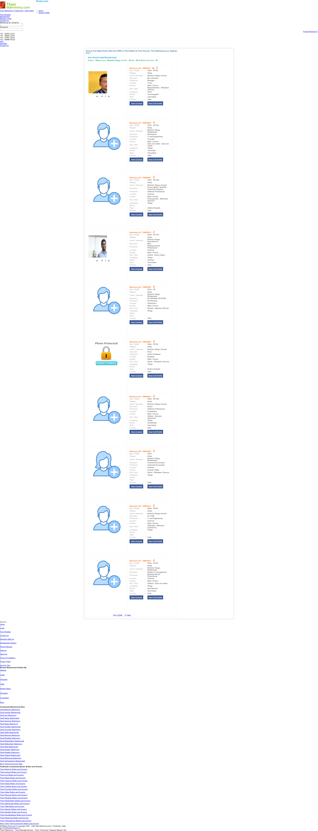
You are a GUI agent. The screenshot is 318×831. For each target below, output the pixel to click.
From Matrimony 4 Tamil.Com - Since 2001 (17, 11)
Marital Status (5, 689)
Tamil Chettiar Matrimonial (10, 727)
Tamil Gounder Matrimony (10, 730)
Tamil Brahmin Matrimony (10, 710)
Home (41, 11)
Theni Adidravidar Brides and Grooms (15, 804)
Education (4, 693)
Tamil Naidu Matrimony (9, 724)
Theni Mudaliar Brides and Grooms (14, 798)
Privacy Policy (5, 662)
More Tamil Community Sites (11, 764)
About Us (3, 654)
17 (126, 615)
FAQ (1, 42)
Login (2, 628)
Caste (2, 675)
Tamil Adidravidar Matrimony (11, 744)
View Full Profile (155, 103)
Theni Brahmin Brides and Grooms (13, 769)
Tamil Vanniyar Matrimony (10, 721)
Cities (2, 684)
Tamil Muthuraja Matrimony (10, 758)
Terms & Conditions (7, 658)
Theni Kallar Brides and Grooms (12, 792)
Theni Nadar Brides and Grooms (13, 778)
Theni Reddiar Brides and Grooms (13, 812)
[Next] (109, 98)
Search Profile (44, 13)
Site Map (3, 44)
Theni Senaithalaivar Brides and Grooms (16, 815)
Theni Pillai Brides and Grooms (12, 806)
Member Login (42, 1)
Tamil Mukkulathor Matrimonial (12, 741)
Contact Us (4, 21)
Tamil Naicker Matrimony (9, 750)
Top (64, 830)
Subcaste (3, 679)
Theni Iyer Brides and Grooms (12, 775)
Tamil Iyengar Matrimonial (10, 712)
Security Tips (5, 665)
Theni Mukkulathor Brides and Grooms (15, 801)
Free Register (5, 15)
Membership (5, 17)
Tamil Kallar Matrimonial (9, 732)
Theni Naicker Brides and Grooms (13, 809)
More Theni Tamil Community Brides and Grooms (19, 824)
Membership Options (8, 643)
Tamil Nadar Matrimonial (9, 718)
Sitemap (3, 650)
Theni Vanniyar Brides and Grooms (14, 781)
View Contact (136, 103)
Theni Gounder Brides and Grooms (14, 789)
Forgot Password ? (310, 32)
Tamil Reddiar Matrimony (10, 752)
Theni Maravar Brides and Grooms (13, 795)
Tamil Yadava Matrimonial (10, 755)
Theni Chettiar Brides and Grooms (13, 786)
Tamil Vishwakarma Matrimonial (12, 761)
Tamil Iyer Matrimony (8, 715)
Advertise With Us (7, 639)
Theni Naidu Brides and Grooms (12, 784)
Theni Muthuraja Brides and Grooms (14, 818)
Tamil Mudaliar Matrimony (10, 738)
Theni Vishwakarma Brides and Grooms (15, 821)
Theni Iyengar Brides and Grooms (13, 772)
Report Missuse (6, 647)
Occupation (4, 698)
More (2, 702)
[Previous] (97, 98)
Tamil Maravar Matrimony (10, 735)
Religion (3, 670)
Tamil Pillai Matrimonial (9, 747)
